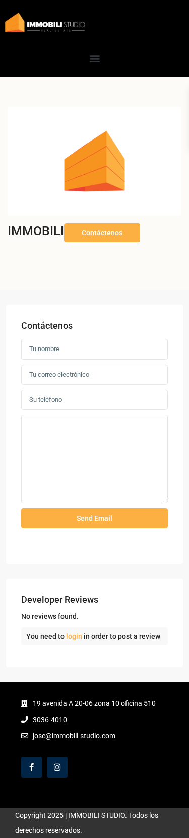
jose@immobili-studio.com (74, 736)
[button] (94, 58)
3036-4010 (50, 720)
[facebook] (31, 767)
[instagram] (57, 767)
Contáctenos (102, 233)
